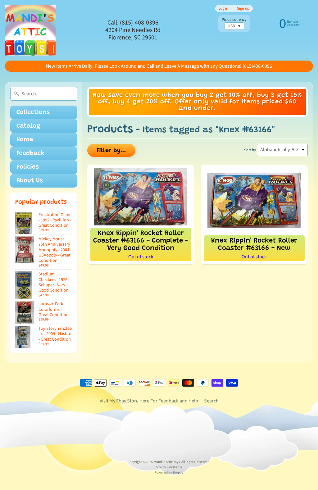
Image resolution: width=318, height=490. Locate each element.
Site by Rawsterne (169, 467)
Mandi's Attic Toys (167, 462)
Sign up (243, 9)
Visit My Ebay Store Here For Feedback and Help (149, 400)
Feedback (30, 153)
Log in (223, 9)
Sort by (250, 150)
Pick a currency (234, 19)
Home (24, 140)
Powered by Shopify (169, 472)
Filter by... (111, 150)
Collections (33, 112)
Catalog (28, 126)
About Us (29, 181)
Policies (27, 167)
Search (211, 400)
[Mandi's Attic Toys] (30, 30)
